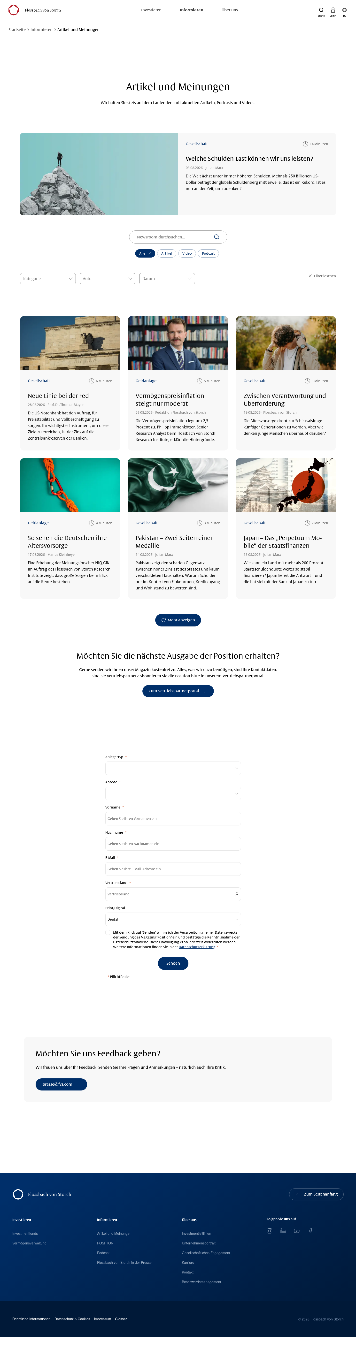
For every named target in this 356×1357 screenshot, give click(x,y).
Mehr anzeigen (181, 620)
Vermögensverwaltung (29, 1243)
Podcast (208, 253)
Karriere (188, 1262)
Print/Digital (115, 908)
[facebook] (310, 1231)
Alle (142, 253)
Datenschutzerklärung (197, 947)
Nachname (114, 832)
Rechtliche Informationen (31, 1319)
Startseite (17, 29)
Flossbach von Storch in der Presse (124, 1262)
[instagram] (269, 1231)
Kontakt (187, 1272)
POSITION (105, 1243)
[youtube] (297, 1231)
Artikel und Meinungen (114, 1233)
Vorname (112, 807)
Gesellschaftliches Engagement (206, 1252)
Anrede (111, 782)
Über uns (230, 10)
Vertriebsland (116, 883)
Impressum (102, 1319)
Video (187, 253)
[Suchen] (216, 237)
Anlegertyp (114, 757)
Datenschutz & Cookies (72, 1319)
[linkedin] (283, 1231)
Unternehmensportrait (199, 1243)
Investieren (151, 10)
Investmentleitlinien (196, 1233)
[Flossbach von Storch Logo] (34, 10)
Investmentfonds (25, 1233)
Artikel (166, 253)
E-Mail (110, 858)
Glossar (121, 1319)
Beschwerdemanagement (201, 1281)
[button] (321, 10)
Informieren (191, 10)
